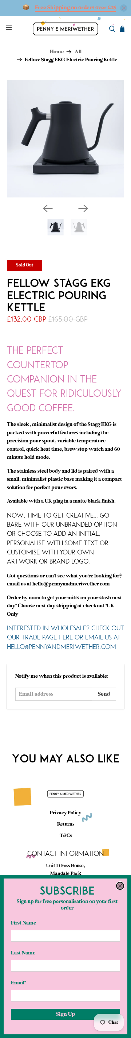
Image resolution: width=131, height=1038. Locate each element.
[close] (120, 885)
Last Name (23, 953)
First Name (23, 923)
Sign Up (65, 1014)
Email (18, 983)
